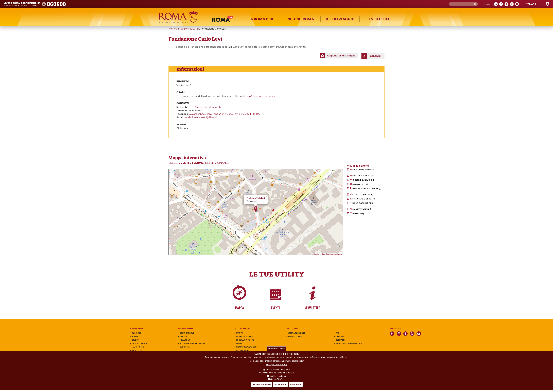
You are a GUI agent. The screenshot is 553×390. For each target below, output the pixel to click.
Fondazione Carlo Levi (256, 198)
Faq (337, 333)
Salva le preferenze (261, 384)
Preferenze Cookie (276, 348)
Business (136, 333)
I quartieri (185, 340)
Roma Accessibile (296, 333)
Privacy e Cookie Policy (276, 364)
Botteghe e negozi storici (193, 343)
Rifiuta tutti (295, 384)
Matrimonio (138, 347)
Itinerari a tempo (245, 340)
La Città (184, 336)
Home (172, 28)
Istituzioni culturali (188, 28)
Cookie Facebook (278, 375)
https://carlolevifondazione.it (259, 96)
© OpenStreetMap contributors (331, 254)
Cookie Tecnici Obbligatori (278, 369)
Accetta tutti (280, 384)
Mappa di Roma (295, 336)
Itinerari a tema (244, 336)
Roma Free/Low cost (246, 347)
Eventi (239, 333)
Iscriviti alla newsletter (349, 343)
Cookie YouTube (277, 379)
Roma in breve (187, 333)
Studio (135, 340)
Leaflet (316, 254)
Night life (137, 350)
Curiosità (185, 347)
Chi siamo (340, 336)
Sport (135, 336)
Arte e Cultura (139, 343)
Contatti (340, 340)
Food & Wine (242, 350)
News (239, 343)
